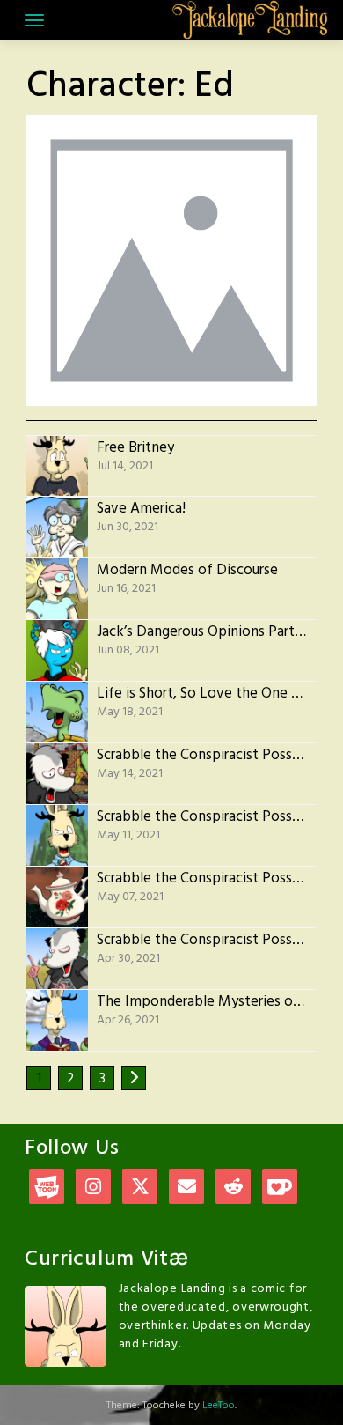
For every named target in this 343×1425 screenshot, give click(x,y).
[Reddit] (233, 1188)
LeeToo (218, 1405)
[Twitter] (139, 1188)
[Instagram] (93, 1188)
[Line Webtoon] (46, 1188)
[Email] (186, 1188)
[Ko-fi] (279, 1188)
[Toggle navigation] (34, 20)
